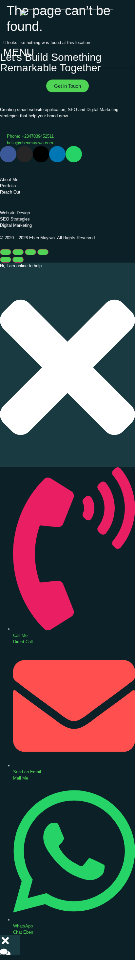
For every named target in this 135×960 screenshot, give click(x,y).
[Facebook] (8, 154)
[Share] (30, 252)
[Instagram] (24, 154)
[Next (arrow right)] (18, 260)
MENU (18, 52)
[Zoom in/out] (5, 252)
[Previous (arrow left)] (5, 260)
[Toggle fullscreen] (18, 252)
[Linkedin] (57, 154)
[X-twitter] (41, 154)
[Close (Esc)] (42, 252)
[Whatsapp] (74, 154)
